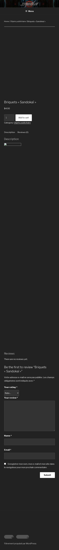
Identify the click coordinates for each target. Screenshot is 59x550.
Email (7, 450)
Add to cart (23, 117)
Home (6, 21)
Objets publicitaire (18, 21)
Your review (11, 398)
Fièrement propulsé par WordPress (20, 543)
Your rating (10, 387)
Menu (31, 11)
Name (8, 436)
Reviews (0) (22, 132)
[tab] (9, 132)
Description (9, 132)
